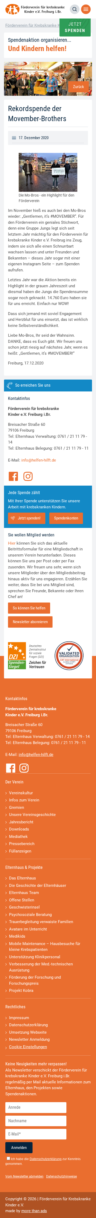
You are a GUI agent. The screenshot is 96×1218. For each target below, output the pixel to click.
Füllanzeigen (20, 851)
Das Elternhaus (22, 878)
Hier (11, 543)
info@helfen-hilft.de (38, 460)
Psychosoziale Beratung (30, 914)
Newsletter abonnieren (30, 621)
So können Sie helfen (29, 608)
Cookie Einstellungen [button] (28, 1046)
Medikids (17, 936)
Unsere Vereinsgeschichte (32, 814)
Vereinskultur (21, 793)
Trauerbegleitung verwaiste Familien (41, 921)
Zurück (78, 86)
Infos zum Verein (24, 800)
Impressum (19, 1017)
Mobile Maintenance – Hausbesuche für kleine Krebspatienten (44, 946)
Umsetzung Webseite (28, 1032)
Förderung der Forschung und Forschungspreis (35, 980)
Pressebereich (21, 843)
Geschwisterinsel (24, 907)
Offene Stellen (21, 900)
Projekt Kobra (21, 990)
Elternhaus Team (24, 892)
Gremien (16, 807)
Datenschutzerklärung (28, 1025)
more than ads (34, 1210)
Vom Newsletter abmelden (24, 1176)
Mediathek (18, 836)
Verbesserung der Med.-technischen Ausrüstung (41, 967)
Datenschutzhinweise (61, 1176)
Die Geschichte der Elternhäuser (37, 885)
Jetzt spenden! (29, 518)
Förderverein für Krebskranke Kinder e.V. (40, 25)
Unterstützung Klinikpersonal (34, 957)
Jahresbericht (21, 822)
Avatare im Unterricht (28, 929)
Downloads (19, 829)
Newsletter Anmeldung (29, 1039)
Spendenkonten (66, 518)
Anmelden (19, 1147)
